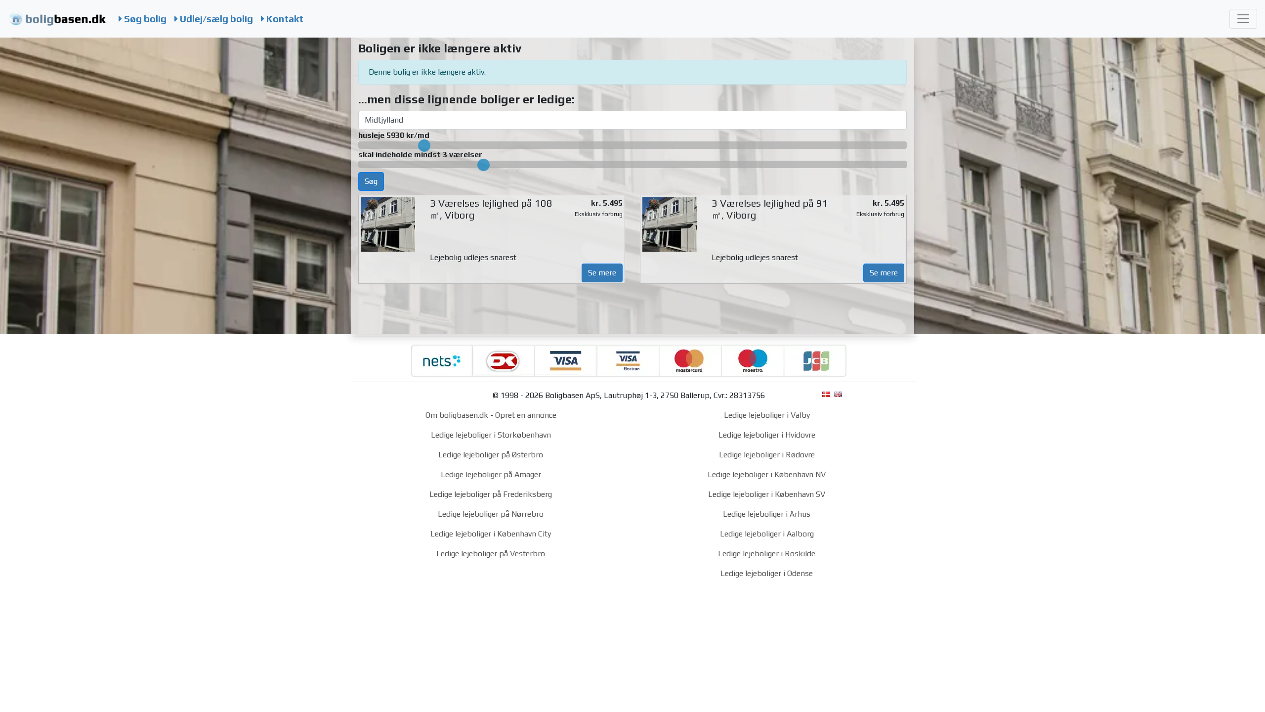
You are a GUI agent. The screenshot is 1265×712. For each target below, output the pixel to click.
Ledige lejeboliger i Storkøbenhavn (491, 435)
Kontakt (283, 18)
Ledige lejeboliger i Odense (766, 573)
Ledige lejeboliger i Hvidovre (766, 435)
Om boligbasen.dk (456, 415)
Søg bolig (144, 18)
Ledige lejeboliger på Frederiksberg (490, 494)
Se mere (602, 272)
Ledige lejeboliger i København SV (766, 494)
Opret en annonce (525, 415)
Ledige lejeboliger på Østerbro (490, 454)
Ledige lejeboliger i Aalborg (767, 533)
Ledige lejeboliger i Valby (767, 415)
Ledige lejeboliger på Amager (491, 474)
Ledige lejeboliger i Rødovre (767, 454)
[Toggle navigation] (1243, 19)
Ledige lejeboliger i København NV (767, 474)
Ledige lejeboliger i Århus (766, 514)
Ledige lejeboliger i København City (490, 533)
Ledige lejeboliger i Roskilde (766, 553)
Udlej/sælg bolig (215, 18)
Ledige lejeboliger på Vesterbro (490, 553)
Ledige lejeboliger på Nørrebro (491, 514)
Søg (371, 181)
